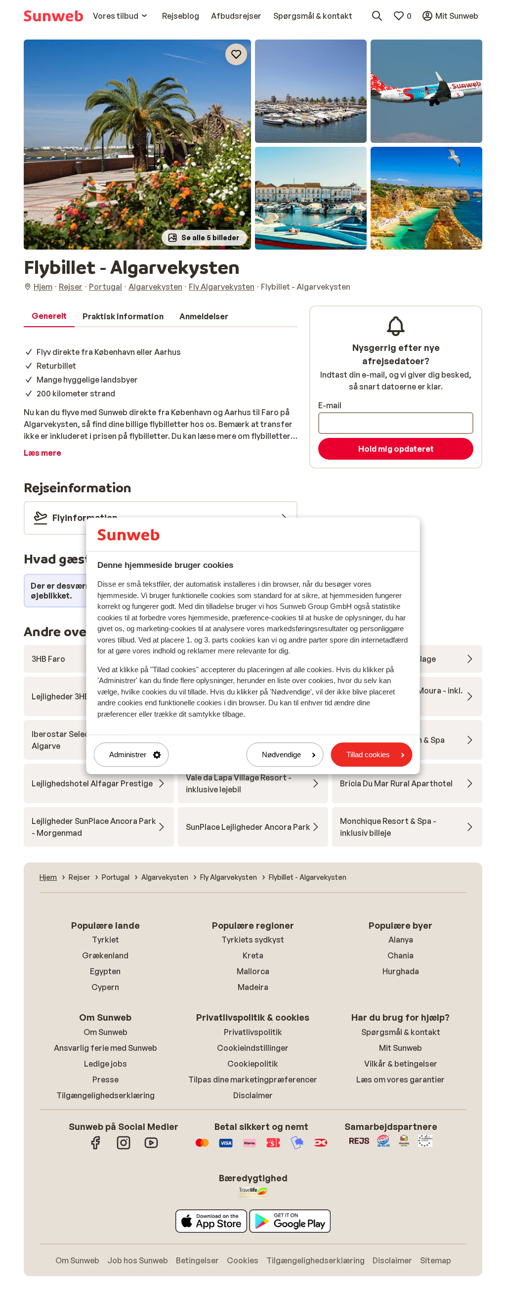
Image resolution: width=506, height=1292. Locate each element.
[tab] (49, 316)
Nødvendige (281, 754)
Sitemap (435, 1260)
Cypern (105, 987)
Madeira (253, 987)
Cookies (242, 1260)
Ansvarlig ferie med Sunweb (105, 1048)
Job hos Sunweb (137, 1260)
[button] (137, 145)
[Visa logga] (226, 1148)
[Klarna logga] (249, 1148)
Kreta (253, 955)
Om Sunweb (105, 1032)
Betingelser (197, 1260)
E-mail (329, 405)
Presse (105, 1079)
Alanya (400, 940)
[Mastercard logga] (202, 1148)
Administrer (127, 754)
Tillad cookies (368, 754)
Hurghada (400, 971)
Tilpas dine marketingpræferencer (252, 1079)
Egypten (105, 971)
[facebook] (96, 1148)
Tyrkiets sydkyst (252, 940)
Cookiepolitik (252, 1064)
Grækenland (105, 955)
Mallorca (253, 971)
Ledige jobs (105, 1064)
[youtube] (151, 1148)
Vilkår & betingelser (400, 1064)
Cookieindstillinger (253, 1048)
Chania (400, 955)
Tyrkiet (105, 940)
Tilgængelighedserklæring (105, 1095)
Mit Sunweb (400, 1048)
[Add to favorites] (236, 54)
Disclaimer (253, 1095)
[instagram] (123, 1148)
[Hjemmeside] (53, 16)
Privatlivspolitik (253, 1032)
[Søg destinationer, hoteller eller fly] (377, 16)
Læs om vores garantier (400, 1079)
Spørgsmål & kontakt (400, 1032)
